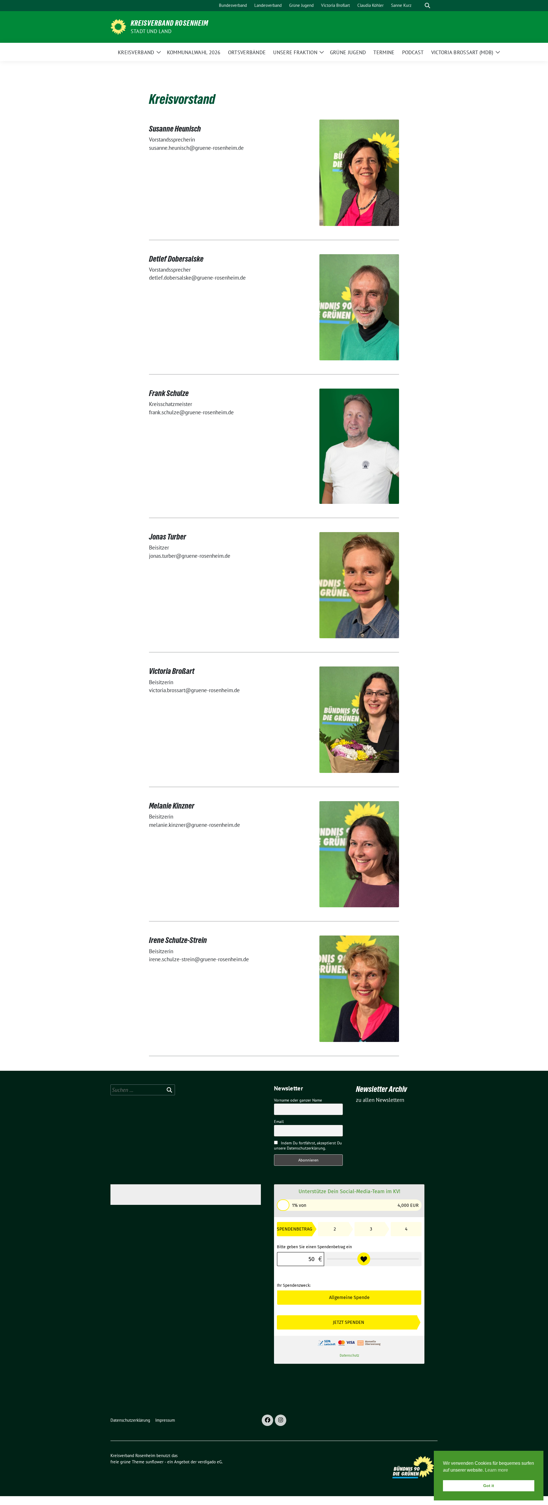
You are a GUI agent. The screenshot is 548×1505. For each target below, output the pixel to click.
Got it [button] (488, 1485)
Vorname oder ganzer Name (298, 1100)
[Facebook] (267, 1420)
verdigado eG (210, 1461)
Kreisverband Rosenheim (169, 23)
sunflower (155, 1461)
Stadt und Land (151, 31)
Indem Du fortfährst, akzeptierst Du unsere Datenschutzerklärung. (308, 1145)
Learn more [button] (496, 1470)
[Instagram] (280, 1420)
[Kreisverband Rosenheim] (118, 26)
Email (279, 1121)
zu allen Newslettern (380, 1099)
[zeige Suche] (427, 5)
